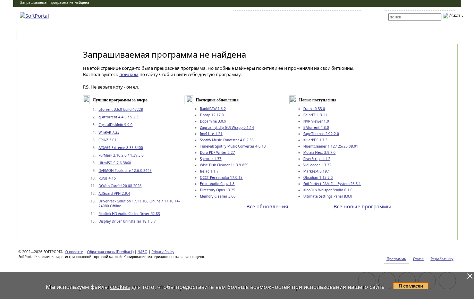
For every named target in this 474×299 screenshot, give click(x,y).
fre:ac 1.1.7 (209, 171)
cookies (120, 287)
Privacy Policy (163, 251)
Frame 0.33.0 (314, 108)
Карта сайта (330, 17)
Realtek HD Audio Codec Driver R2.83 (129, 213)
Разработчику (442, 259)
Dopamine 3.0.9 (213, 121)
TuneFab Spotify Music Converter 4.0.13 (233, 146)
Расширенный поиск (407, 23)
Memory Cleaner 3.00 (218, 196)
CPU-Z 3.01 (108, 140)
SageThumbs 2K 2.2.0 (321, 133)
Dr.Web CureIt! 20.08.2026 (120, 185)
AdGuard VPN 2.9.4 (114, 193)
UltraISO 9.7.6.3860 (115, 162)
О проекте (74, 251)
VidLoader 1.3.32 (317, 165)
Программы (37, 35)
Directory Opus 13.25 (217, 190)
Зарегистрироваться (295, 17)
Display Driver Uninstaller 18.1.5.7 (127, 221)
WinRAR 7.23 (109, 132)
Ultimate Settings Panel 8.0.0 (327, 196)
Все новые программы (362, 206)
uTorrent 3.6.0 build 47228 (121, 109)
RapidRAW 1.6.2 (213, 108)
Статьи (72, 35)
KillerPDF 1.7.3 (315, 140)
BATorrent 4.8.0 (316, 127)
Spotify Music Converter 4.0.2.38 (227, 140)
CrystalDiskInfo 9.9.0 (116, 124)
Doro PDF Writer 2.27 (217, 152)
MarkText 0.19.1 (316, 171)
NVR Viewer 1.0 (316, 121)
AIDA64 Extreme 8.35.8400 (121, 147)
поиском (128, 74)
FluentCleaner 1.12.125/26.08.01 (330, 146)
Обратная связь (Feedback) (110, 251)
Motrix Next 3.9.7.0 (319, 152)
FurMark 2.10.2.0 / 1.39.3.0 (121, 155)
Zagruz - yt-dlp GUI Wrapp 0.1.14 (227, 127)
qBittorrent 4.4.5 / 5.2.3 (118, 117)
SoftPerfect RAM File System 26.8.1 (332, 183)
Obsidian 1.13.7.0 (318, 177)
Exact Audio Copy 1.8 (217, 183)
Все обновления (267, 206)
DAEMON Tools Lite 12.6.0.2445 (125, 170)
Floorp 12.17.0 (212, 115)
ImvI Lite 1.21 (211, 133)
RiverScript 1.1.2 (316, 158)
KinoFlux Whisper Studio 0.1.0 (328, 190)
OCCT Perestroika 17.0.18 (221, 177)
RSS (351, 17)
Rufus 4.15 (107, 178)
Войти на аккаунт (255, 17)
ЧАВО (142, 251)
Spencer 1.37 (210, 158)
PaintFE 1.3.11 (315, 115)
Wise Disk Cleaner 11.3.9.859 (224, 165)
